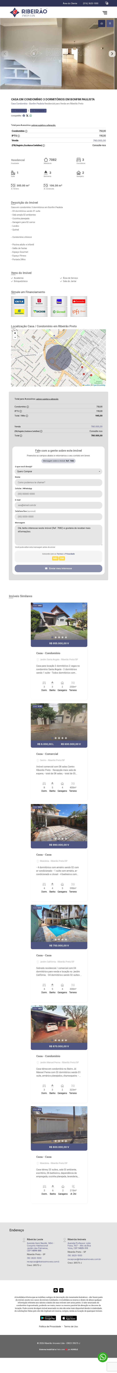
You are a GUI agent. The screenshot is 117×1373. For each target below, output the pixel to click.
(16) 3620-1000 (34, 1258)
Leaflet (87, 385)
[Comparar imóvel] (84, 610)
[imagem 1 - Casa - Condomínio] (59, 621)
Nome (17, 477)
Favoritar (20, 111)
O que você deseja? (23, 466)
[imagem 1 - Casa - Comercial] (59, 722)
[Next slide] (112, 53)
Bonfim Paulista (36, 103)
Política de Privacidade (50, 1326)
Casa (13, 103)
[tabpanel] (58, 53)
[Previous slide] (4, 53)
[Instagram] (61, 1290)
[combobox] (58, 471)
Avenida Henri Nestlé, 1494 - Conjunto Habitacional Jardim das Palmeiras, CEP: (40, 1247)
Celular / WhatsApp (23, 488)
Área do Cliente (70, 3)
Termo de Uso (71, 1326)
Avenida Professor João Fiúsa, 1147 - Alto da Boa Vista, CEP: (79, 1245)
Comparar (40, 111)
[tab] (101, 23)
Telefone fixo (25, 511)
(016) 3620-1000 (90, 3)
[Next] (83, 621)
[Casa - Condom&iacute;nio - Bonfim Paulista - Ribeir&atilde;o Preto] (30, 13)
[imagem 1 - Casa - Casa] (59, 822)
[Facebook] (56, 1290)
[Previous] (35, 621)
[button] (107, 3)
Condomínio (22, 103)
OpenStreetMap (99, 385)
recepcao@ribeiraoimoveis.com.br (43, 1261)
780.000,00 (99, 140)
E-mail (18, 500)
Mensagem (20, 523)
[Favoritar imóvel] (84, 606)
